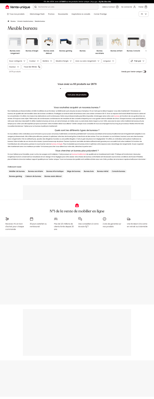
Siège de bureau (73, 171)
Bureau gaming (15, 176)
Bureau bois (89, 171)
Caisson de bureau (33, 176)
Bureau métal (102, 171)
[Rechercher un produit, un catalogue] (35, 6)
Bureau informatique (54, 171)
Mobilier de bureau (17, 171)
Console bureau (118, 171)
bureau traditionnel (79, 154)
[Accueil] (8, 21)
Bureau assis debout (53, 176)
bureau (117, 116)
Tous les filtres (30, 67)
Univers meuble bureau (25, 21)
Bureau (13, 21)
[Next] (142, 43)
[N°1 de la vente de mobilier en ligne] (17, 7)
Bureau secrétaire (35, 171)
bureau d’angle (57, 144)
